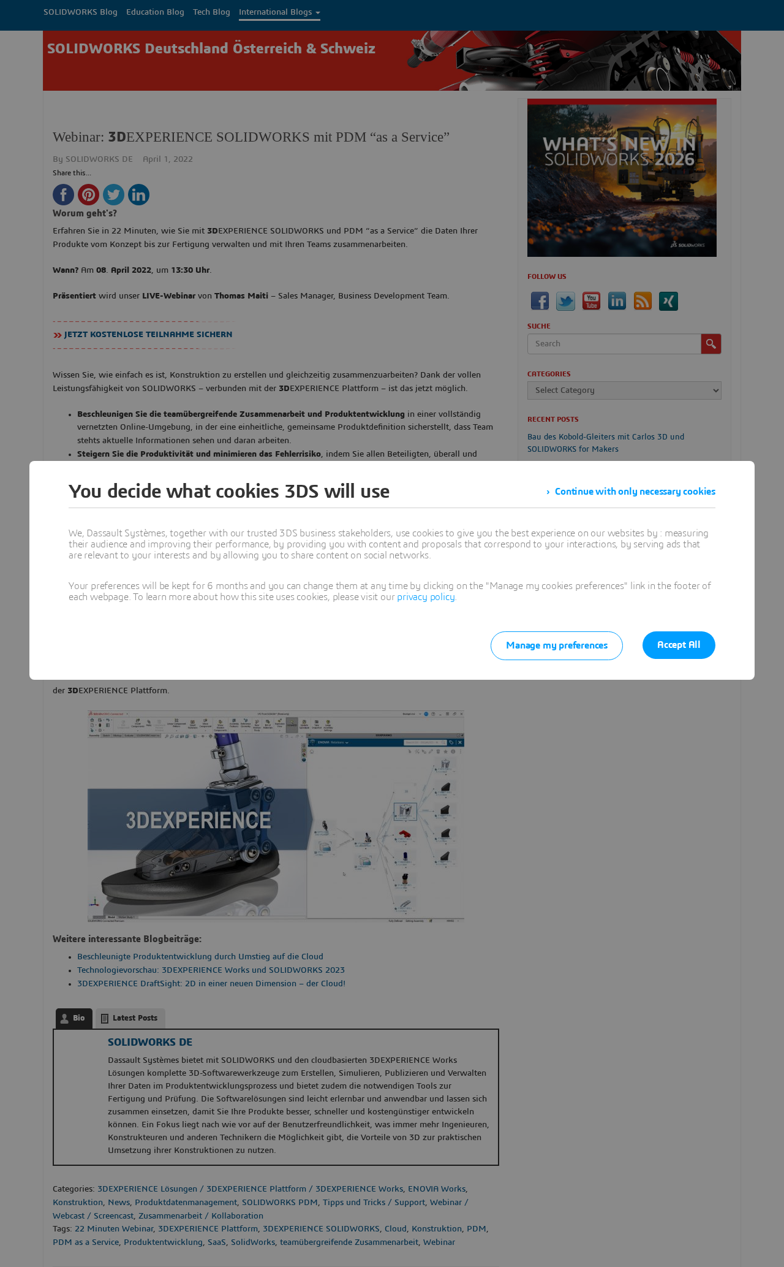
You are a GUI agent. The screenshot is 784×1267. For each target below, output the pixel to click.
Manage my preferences (557, 645)
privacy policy (425, 597)
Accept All (679, 645)
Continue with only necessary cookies (635, 492)
